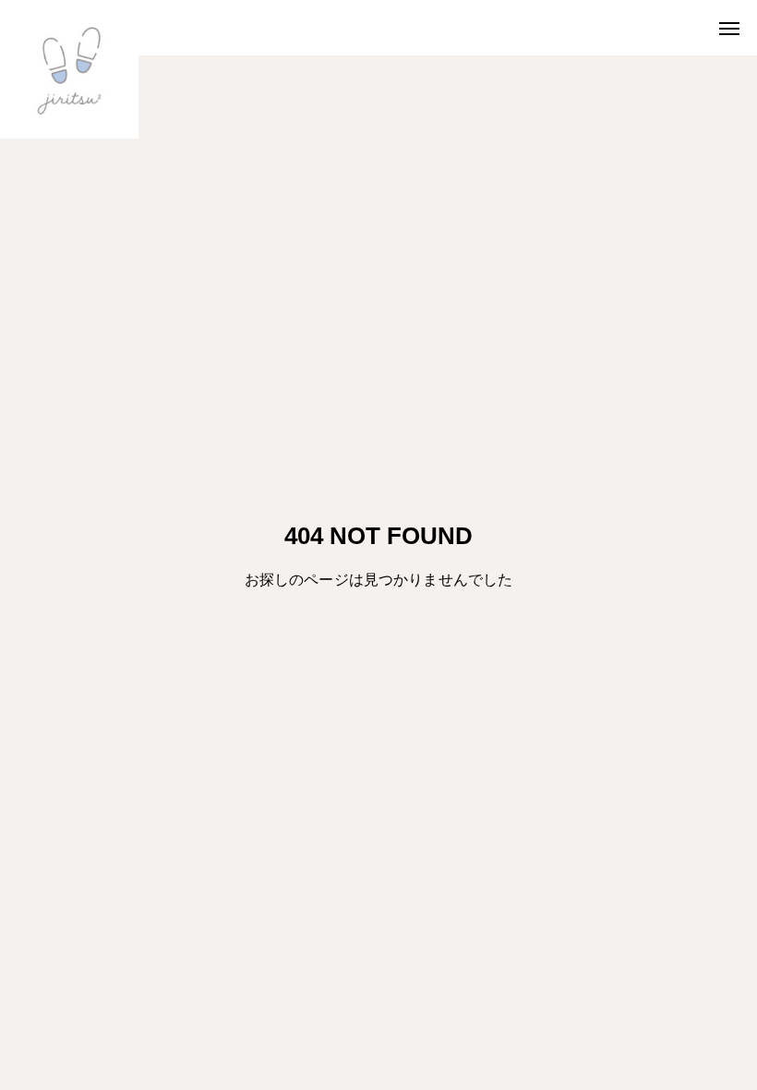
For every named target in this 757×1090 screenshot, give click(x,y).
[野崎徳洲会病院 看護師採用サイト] (69, 69)
